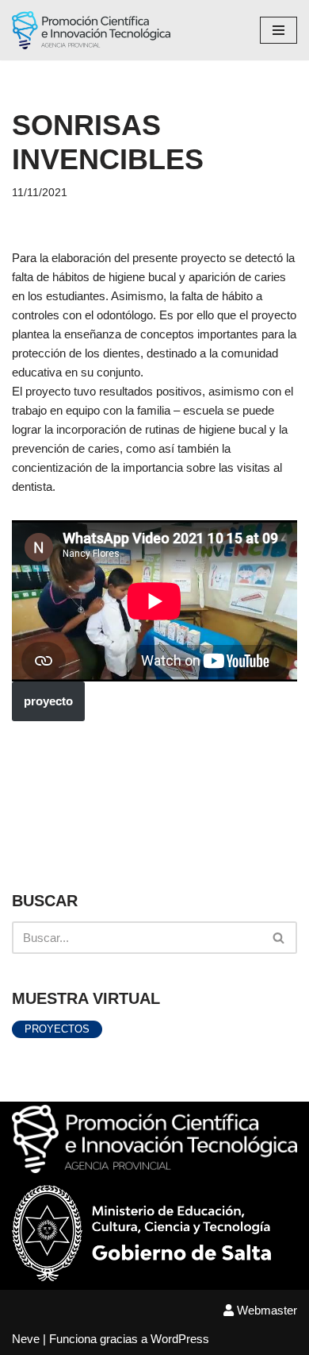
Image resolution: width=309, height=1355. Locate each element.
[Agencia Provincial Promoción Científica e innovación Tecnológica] (91, 30)
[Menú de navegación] (278, 30)
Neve (26, 1338)
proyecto (48, 701)
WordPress (180, 1338)
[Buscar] (279, 937)
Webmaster (265, 1310)
